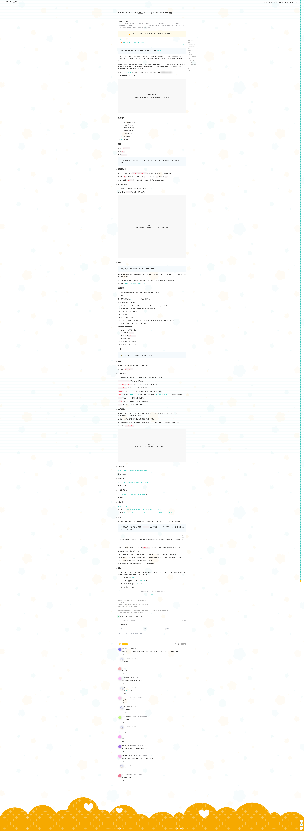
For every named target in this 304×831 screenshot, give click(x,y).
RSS (184, 828)
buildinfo (135, 299)
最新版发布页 (140, 42)
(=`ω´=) (124, 644)
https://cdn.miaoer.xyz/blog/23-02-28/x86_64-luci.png (152, 97)
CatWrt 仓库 (123, 506)
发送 (183, 644)
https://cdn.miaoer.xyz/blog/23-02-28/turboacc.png (152, 228)
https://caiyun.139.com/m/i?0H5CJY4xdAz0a (131, 494)
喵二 (125, 658)
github (127, 690)
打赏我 (159, 51)
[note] (265, 2)
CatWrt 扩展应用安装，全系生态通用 (134, 284)
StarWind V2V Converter (163, 394)
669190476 (142, 581)
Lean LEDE (128, 72)
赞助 (133, 578)
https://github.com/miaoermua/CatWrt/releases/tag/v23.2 (141, 509)
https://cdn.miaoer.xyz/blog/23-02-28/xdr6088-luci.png (152, 446)
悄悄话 (178, 644)
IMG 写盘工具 (135, 394)
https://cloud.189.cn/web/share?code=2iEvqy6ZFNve (134, 482)
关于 (174, 828)
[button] (265, 2)
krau (123, 775)
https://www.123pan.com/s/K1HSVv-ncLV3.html (133, 471)
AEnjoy (123, 736)
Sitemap (188, 828)
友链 (181, 828)
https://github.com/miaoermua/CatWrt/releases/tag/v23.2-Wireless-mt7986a (148, 513)
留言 (178, 828)
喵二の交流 (137, 584)
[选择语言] (301, 824)
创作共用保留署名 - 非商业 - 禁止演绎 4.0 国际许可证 (133, 613)
